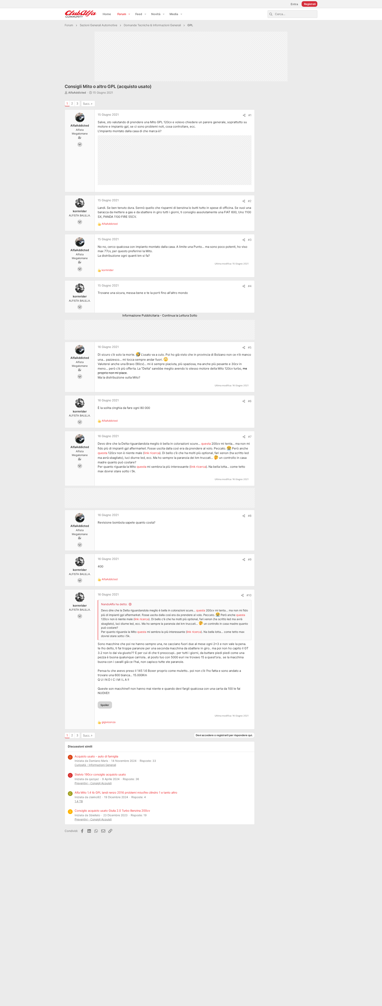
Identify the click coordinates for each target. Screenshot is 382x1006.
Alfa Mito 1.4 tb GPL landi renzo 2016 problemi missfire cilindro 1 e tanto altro (126, 792)
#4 (249, 286)
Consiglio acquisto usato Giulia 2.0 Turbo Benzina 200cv (112, 810)
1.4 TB (79, 801)
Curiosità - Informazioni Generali (95, 765)
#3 (249, 240)
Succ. (86, 104)
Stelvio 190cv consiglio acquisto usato (100, 774)
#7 (249, 437)
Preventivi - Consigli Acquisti (93, 783)
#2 (249, 201)
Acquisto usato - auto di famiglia (96, 756)
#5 (249, 347)
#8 (249, 516)
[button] (129, 14)
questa (206, 443)
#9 (249, 559)
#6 (249, 401)
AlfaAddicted (77, 92)
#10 (249, 595)
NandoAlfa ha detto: (114, 604)
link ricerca (152, 453)
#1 (249, 115)
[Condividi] (244, 115)
